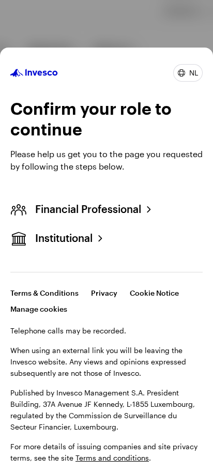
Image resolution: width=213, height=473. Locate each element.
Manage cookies (38, 309)
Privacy (104, 292)
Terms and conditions (112, 457)
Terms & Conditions (44, 292)
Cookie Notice (154, 292)
